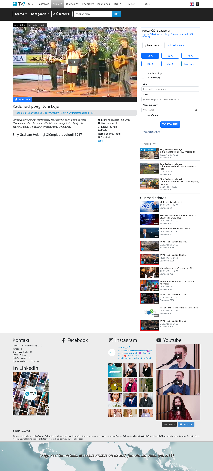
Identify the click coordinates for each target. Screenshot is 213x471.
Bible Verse (197, 4)
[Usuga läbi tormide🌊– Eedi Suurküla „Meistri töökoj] (146, 415)
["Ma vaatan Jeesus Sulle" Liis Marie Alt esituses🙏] (130, 370)
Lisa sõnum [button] (151, 115)
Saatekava (43, 4)
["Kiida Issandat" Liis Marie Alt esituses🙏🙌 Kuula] (146, 370)
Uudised (70, 4)
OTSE (31, 4)
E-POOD (145, 4)
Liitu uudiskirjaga (153, 77)
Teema (19, 14)
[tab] (153, 45)
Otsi (116, 14)
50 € (170, 55)
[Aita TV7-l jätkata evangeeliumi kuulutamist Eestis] (115, 370)
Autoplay (150, 144)
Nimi (145, 84)
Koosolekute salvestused (28, 112)
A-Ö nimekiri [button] (61, 14)
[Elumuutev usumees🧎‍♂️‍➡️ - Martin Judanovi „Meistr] (115, 415)
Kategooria (39, 14)
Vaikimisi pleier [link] (20, 25)
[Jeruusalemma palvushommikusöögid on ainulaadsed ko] (130, 400)
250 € (170, 64)
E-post (146, 94)
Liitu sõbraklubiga (153, 73)
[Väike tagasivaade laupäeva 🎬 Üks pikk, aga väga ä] (146, 385)
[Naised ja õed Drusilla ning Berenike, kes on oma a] (115, 400)
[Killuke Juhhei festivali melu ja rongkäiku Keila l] (115, 385)
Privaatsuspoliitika (151, 131)
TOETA (117, 4)
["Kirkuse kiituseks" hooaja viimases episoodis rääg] (130, 385)
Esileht (19, 4)
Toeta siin (170, 124)
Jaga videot (23, 99)
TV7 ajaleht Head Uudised (96, 4)
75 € (190, 55)
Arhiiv (56, 4)
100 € (150, 64)
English (192, 4)
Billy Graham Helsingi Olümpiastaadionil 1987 (69, 112)
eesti (100, 140)
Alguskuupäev (150, 105)
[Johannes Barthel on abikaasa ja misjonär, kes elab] (146, 400)
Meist (131, 4)
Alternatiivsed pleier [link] (37, 25)
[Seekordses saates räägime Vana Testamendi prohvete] (130, 415)
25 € (150, 55)
